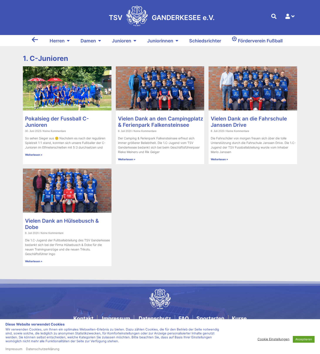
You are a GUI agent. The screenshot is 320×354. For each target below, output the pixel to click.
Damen (88, 40)
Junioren (121, 40)
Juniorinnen (160, 40)
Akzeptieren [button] (303, 339)
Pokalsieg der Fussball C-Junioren (57, 121)
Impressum (13, 349)
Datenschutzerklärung (42, 349)
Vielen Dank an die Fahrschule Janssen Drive (249, 121)
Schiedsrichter (205, 40)
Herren (57, 40)
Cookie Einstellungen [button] (274, 339)
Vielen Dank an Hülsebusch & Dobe (62, 224)
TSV (115, 17)
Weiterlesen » (33, 154)
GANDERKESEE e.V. (183, 17)
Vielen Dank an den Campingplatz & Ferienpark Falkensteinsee (160, 121)
